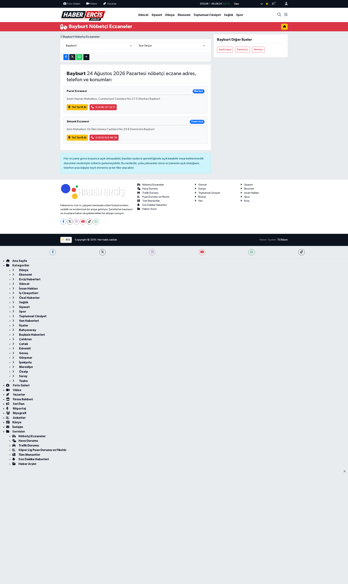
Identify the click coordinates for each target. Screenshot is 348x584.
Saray (22, 376)
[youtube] (202, 252)
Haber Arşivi (149, 209)
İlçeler (23, 325)
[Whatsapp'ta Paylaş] (79, 57)
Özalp (23, 371)
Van (200, 200)
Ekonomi (184, 14)
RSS (67, 239)
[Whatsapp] (96, 222)
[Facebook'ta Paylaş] (66, 57)
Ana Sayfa (19, 260)
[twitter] (102, 252)
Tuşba (23, 380)
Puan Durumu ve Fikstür (155, 196)
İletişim (17, 427)
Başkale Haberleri (31, 334)
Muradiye (25, 366)
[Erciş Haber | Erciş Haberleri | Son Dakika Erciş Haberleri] (82, 15)
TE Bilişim (282, 239)
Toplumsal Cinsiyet (207, 14)
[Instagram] (76, 222)
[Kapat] (345, 471)
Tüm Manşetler (151, 200)
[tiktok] (301, 252)
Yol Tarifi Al (79, 107)
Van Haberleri (28, 320)
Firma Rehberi (22, 399)
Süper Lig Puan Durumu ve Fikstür (42, 450)
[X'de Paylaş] (72, 57)
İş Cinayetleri (28, 293)
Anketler (19, 417)
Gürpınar (25, 357)
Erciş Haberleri (29, 279)
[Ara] (279, 15)
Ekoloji (202, 196)
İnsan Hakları (251, 192)
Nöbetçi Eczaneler (153, 184)
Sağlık (228, 14)
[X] (70, 222)
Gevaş (23, 353)
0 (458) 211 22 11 (105, 107)
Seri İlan (18, 403)
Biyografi (19, 413)
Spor (239, 14)
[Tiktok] (89, 222)
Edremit (24, 348)
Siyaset (157, 14)
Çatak (23, 343)
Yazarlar (112, 3)
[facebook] (52, 252)
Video (93, 3)
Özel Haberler (29, 297)
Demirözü (242, 49)
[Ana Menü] (286, 15)
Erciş (246, 200)
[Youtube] (83, 222)
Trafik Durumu (150, 192)
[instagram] (152, 252)
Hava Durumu (150, 188)
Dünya (170, 14)
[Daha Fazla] (86, 57)
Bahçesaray (27, 330)
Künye (16, 422)
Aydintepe (225, 49)
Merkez (258, 49)
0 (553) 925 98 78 (106, 137)
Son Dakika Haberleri (154, 205)
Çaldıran (25, 339)
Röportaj (19, 408)
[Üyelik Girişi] (285, 4)
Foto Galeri (73, 3)
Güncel (143, 14)
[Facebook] (63, 222)
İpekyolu (25, 362)
